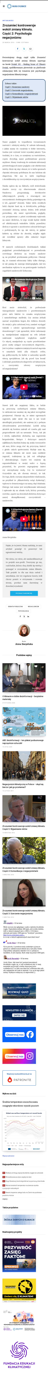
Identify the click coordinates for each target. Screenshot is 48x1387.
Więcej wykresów (8, 1156)
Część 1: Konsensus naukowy (17, 87)
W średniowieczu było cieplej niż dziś (17, 1177)
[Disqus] (24, 947)
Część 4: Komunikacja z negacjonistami (21, 93)
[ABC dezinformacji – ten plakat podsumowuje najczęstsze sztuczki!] (24, 721)
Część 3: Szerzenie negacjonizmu (19, 90)
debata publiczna (15, 606)
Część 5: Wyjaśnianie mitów (16, 97)
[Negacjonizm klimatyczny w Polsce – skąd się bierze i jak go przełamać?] (24, 765)
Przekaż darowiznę (24, 593)
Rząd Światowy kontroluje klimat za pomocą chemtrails (24, 1181)
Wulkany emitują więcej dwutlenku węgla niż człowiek (23, 1173)
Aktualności (8, 20)
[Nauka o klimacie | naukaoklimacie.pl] (16, 6)
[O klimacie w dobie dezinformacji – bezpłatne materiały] (24, 677)
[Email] (30, 48)
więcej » (5, 1199)
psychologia (23, 611)
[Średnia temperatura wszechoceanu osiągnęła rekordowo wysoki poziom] (24, 1150)
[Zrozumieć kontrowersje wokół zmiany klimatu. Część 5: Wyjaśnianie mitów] (24, 808)
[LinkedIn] (28, 616)
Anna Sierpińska (24, 644)
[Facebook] (17, 48)
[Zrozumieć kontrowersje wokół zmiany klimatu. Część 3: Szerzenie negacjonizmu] (24, 892)
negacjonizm (33, 606)
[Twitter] (24, 48)
